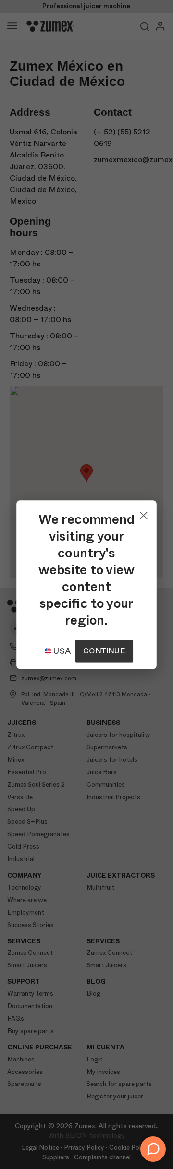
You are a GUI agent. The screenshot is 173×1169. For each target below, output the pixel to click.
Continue (103, 650)
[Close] (143, 513)
